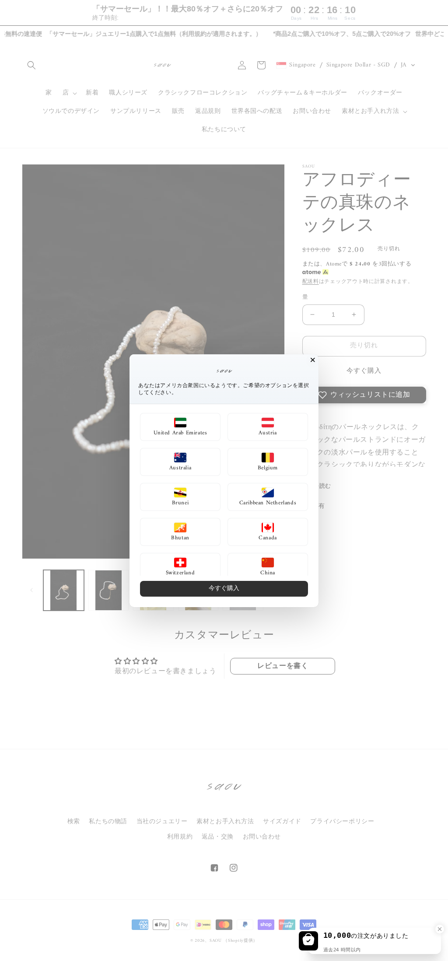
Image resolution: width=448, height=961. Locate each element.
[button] (180, 427)
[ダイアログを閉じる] (313, 360)
